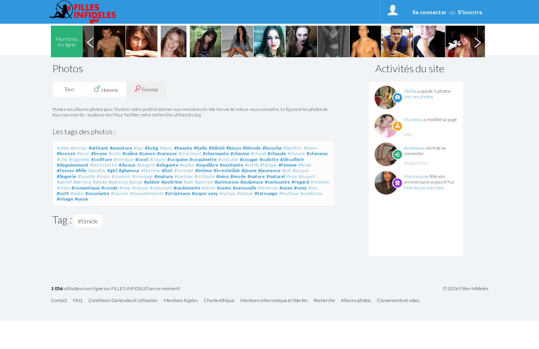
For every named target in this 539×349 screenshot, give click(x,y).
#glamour (129, 170)
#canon (147, 153)
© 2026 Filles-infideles (465, 288)
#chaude (277, 153)
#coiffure (101, 159)
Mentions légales (181, 300)
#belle (200, 148)
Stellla (410, 91)
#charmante (216, 153)
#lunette (86, 176)
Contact (59, 300)
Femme (149, 89)
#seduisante (187, 188)
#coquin (158, 159)
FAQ (77, 300)
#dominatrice (103, 165)
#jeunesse (269, 170)
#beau (166, 148)
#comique (124, 159)
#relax (63, 188)
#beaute (183, 148)
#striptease (177, 193)
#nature (256, 176)
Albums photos (356, 300)
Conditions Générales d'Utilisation (123, 300)
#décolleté (292, 159)
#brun (83, 153)
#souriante (97, 193)
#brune (99, 153)
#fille (81, 170)
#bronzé (66, 153)
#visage (65, 199)
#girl (112, 170)
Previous (89, 41)
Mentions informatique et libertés (274, 300)
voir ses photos (418, 96)
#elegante (167, 165)
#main (103, 176)
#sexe (285, 188)
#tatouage (266, 193)
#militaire (205, 176)
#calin (115, 153)
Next (477, 41)
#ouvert (307, 176)
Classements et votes (398, 300)
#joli (286, 170)
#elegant (146, 165)
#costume (228, 159)
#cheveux (317, 153)
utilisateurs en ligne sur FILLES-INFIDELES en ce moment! (115, 288)
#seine (208, 188)
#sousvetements (146, 193)
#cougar (249, 159)
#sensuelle (244, 188)
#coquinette (203, 159)
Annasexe (414, 148)
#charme (239, 153)
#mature (163, 176)
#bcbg (151, 148)
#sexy (300, 188)
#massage (142, 176)
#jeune (248, 170)
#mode (238, 176)
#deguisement (72, 165)
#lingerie (66, 176)
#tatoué (245, 193)
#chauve (296, 153)
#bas (138, 148)
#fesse (304, 165)
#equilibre (207, 165)
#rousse (140, 188)
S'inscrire (470, 12)
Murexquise (416, 176)
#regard (300, 182)
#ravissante (277, 182)
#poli (188, 182)
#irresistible (226, 170)
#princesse (227, 182)
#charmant (189, 153)
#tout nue (289, 193)
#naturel (275, 176)
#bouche (272, 148)
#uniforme (311, 193)
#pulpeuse (251, 182)
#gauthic (97, 170)
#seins (224, 188)
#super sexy (205, 193)
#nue (291, 176)
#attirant (98, 148)
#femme (288, 165)
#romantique (85, 188)
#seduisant (161, 188)
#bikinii (217, 148)
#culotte (269, 159)
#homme (150, 170)
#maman (121, 176)
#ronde (109, 188)
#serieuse (268, 188)
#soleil (77, 193)
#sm (312, 188)
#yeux (81, 199)
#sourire (119, 193)
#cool (141, 159)
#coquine (177, 159)
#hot (167, 170)
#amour (79, 148)
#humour (184, 170)
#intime (203, 170)
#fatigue (268, 165)
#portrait (204, 182)
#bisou (233, 148)
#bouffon (292, 148)
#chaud (258, 153)
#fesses (65, 170)
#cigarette (79, 159)
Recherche (324, 300)
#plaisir (152, 182)
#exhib (251, 165)
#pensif (64, 182)
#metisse (183, 176)
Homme (109, 90)
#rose (125, 188)
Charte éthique (219, 300)
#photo (100, 182)
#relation (320, 182)
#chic (62, 159)
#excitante (231, 165)
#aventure (121, 148)
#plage (135, 182)
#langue (300, 170)
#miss (222, 176)
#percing (82, 182)
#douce (127, 165)
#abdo (63, 148)
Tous (69, 89)
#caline (130, 153)
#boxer (310, 148)
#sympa (227, 193)
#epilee (187, 165)
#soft (63, 193)
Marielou (413, 119)
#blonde (252, 148)
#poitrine (171, 182)
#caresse (167, 153)
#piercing (118, 182)
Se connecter (429, 12)
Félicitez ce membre (424, 188)
